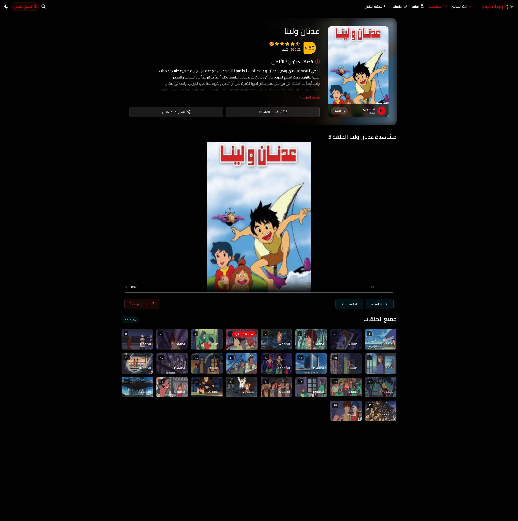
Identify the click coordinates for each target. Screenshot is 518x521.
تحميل (337, 110)
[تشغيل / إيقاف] (381, 111)
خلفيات (397, 6)
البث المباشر (460, 6)
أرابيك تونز (494, 6)
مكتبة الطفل (373, 6)
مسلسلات (435, 6)
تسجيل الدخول (23, 6)
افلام (415, 6)
